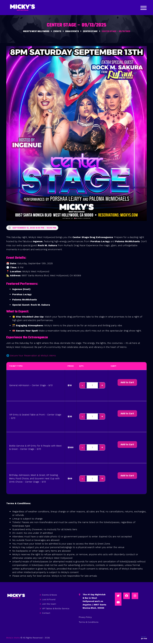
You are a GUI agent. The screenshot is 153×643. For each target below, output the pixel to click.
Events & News (49, 595)
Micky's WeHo (13, 637)
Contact (46, 613)
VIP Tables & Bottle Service (55, 608)
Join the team (49, 604)
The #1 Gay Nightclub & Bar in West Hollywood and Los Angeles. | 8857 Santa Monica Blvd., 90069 (94, 601)
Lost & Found (48, 599)
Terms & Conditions (88, 622)
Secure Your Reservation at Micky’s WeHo (33, 355)
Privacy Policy (85, 617)
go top (144, 638)
